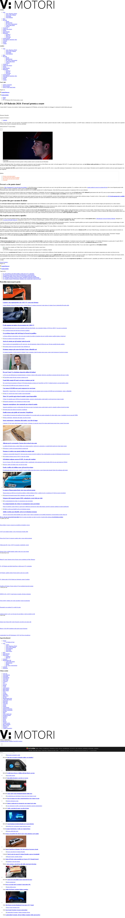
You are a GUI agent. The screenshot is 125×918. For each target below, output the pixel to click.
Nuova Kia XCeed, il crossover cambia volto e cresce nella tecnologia (16, 538)
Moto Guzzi (5, 695)
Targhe (4, 704)
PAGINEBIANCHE (66, 748)
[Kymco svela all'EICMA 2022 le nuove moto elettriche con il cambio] (64, 831)
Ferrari (1, 262)
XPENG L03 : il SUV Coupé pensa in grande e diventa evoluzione (15, 594)
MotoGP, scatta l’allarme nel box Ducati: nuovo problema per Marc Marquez (17, 559)
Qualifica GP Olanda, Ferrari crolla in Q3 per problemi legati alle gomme (19, 276)
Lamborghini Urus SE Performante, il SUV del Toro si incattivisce (15, 635)
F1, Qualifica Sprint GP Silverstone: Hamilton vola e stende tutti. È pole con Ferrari (22, 278)
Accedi (2, 9)
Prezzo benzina (6, 86)
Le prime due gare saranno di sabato (11, 177)
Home (4, 97)
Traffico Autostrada (7, 84)
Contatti (5, 43)
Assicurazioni (6, 707)
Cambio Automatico (7, 728)
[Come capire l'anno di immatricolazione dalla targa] (64, 786)
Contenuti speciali (4, 741)
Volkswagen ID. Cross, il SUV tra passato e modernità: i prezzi (14, 545)
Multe (4, 712)
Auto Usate (5, 680)
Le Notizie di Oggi (10, 642)
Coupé (4, 686)
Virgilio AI (5, 28)
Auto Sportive (6, 688)
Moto (4, 18)
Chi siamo (31, 750)
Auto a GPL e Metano (11, 15)
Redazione (5, 668)
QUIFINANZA (85, 748)
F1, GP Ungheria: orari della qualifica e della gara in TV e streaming (18, 273)
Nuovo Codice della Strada (9, 87)
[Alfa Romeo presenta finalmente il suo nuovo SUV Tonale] (64, 897)
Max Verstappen (6, 724)
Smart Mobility (6, 31)
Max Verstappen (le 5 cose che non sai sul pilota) (16, 187)
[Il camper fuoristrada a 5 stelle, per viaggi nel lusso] (64, 826)
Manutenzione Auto (7, 698)
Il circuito (5, 180)
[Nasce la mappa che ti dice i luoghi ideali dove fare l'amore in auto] (64, 796)
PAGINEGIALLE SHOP (54, 748)
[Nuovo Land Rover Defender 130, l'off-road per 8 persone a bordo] (64, 842)
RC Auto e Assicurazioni (11, 24)
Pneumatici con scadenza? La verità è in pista (10, 607)
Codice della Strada (10, 25)
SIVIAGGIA (80, 748)
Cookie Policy (44, 750)
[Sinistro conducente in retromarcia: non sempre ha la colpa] (64, 801)
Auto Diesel (5, 678)
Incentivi (5, 711)
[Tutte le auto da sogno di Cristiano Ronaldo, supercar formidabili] (64, 851)
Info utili (5, 20)
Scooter (4, 693)
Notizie (4, 30)
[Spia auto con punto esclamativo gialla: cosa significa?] (64, 755)
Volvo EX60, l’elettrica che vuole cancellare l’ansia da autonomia (15, 600)
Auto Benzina (6, 677)
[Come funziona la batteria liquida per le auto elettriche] (64, 816)
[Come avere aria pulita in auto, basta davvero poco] (64, 872)
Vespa (4, 691)
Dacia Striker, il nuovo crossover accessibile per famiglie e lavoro (15, 525)
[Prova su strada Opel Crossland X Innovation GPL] (64, 882)
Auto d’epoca (9, 651)
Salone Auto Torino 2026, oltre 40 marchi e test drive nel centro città (15, 621)
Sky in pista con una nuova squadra (11, 178)
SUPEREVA (96, 748)
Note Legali (35, 750)
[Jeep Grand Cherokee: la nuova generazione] (64, 907)
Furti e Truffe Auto (7, 714)
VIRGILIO (41, 748)
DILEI (77, 748)
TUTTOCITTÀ (72, 748)
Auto (4, 12)
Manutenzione (9, 22)
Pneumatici (5, 701)
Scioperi (8, 26)
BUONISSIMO (91, 748)
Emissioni (5, 727)
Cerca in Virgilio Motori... (6, 739)
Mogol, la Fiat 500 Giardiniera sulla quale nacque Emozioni (13, 628)
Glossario (5, 659)
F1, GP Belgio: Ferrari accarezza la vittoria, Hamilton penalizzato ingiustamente (21, 277)
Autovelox (5, 703)
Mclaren (5, 721)
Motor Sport (5, 655)
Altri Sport (8, 37)
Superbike (5, 694)
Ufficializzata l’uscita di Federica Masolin (105, 218)
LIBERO (36, 748)
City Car (5, 684)
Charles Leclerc (6, 723)
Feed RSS (15, 741)
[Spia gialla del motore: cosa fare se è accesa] (64, 775)
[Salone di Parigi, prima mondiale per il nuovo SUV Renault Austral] (64, 856)
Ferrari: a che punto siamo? (9, 176)
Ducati (4, 720)
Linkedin (5, 120)
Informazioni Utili (7, 660)
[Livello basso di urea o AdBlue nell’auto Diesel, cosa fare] (64, 765)
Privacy (39, 750)
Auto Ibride (8, 16)
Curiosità (5, 41)
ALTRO (2, 46)
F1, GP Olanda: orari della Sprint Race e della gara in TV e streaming (16, 566)
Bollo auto (5, 702)
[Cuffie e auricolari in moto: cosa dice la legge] (64, 806)
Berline (4, 685)
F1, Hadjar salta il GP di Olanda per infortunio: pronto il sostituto (15, 579)
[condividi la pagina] (1, 129)
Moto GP (8, 35)
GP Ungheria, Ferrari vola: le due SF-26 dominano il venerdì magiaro (19, 275)
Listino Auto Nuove (7, 29)
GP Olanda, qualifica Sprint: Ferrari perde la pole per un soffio (14, 572)
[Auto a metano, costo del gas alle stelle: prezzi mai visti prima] (64, 861)
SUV (4, 682)
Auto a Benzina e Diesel (11, 13)
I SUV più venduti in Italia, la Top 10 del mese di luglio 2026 (14, 531)
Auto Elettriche (9, 17)
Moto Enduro (6, 689)
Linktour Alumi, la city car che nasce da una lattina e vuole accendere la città (17, 614)
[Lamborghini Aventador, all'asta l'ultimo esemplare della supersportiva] (64, 912)
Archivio (20, 741)
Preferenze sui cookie (51, 750)
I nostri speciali (6, 38)
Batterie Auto (6, 725)
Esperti (4, 42)
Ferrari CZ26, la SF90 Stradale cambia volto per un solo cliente (14, 551)
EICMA (5, 697)
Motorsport (5, 33)
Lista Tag (5, 673)
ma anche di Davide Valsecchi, (10, 219)
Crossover (5, 681)
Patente (7, 21)
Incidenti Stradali (7, 715)
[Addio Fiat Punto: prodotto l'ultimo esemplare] (64, 887)
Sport (4, 98)
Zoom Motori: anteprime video (10, 39)
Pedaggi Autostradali (7, 710)
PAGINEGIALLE (46, 748)
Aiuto (57, 750)
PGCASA (60, 748)
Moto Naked (6, 690)
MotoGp (5, 717)
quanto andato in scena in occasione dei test (97, 187)
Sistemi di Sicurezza (7, 708)
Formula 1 (8, 34)
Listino (7, 644)
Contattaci (10, 741)
